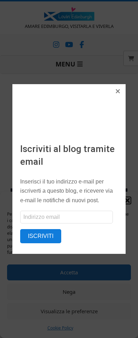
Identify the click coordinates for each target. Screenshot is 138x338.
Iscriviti (40, 236)
